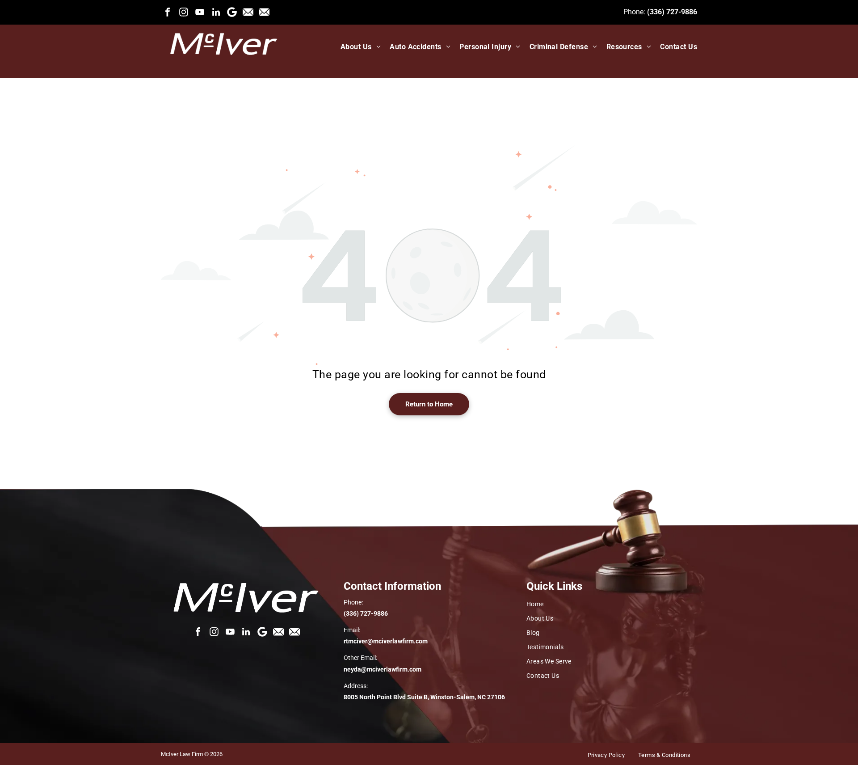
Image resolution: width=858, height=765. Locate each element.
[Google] (232, 12)
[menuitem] (356, 46)
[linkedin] (216, 12)
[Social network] (248, 12)
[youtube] (199, 12)
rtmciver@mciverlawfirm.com (386, 641)
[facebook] (167, 12)
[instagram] (183, 12)
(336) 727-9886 (672, 12)
